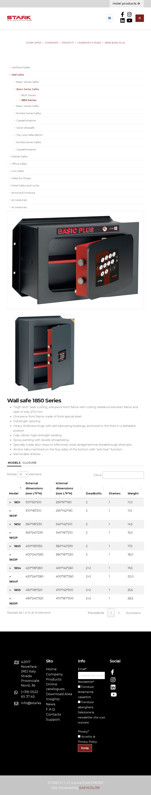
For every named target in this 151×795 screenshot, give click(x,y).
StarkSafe (51, 42)
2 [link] (119, 613)
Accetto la (87, 736)
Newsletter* (86, 682)
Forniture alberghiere (86, 704)
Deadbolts (94, 493)
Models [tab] (14, 462)
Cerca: (98, 475)
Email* (82, 669)
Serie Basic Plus (115, 42)
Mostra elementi (24, 474)
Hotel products (124, 3)
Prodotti (68, 42)
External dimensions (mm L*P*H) (34, 488)
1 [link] (111, 613)
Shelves (115, 493)
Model (13, 493)
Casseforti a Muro (89, 42)
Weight (133, 493)
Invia (85, 748)
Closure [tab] (29, 462)
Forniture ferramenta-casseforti (86, 692)
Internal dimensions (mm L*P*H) (64, 488)
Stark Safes (33, 42)
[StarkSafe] (109, 17)
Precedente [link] (96, 613)
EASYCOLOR (89, 788)
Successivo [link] (133, 613)
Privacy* (83, 731)
